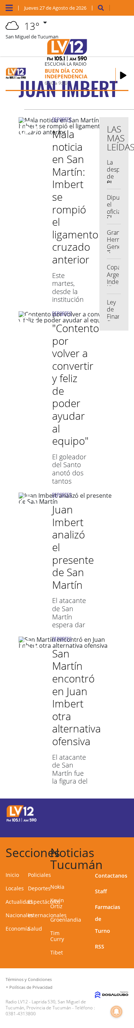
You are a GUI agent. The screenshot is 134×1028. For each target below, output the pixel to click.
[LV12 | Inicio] (127, 851)
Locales (15, 888)
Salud (35, 928)
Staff (101, 891)
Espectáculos (44, 901)
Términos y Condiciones (29, 979)
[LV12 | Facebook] (105, 812)
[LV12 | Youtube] (119, 826)
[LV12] (22, 820)
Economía (18, 928)
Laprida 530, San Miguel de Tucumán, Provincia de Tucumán (46, 1005)
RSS (99, 946)
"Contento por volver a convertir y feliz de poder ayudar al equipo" (75, 384)
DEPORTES (61, 120)
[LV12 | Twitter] (119, 812)
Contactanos (111, 875)
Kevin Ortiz (57, 903)
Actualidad (19, 901)
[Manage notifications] (116, 1012)
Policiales (39, 874)
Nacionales (19, 915)
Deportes (39, 888)
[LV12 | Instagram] (105, 826)
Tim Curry (57, 936)
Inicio (12, 874)
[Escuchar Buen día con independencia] (123, 75)
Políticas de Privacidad (30, 987)
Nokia (57, 886)
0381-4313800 (21, 1013)
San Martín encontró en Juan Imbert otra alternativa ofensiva (76, 697)
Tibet (56, 952)
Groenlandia (65, 919)
